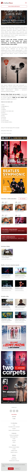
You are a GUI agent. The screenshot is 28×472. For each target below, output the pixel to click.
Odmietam (17, 468)
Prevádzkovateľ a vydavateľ (14, 426)
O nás (14, 425)
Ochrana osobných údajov (14, 447)
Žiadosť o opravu (14, 452)
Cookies (14, 448)
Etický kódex (14, 459)
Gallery (14, 442)
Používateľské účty (14, 437)
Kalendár (14, 416)
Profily (14, 418)
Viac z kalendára (23, 198)
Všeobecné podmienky (14, 435)
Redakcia (14, 457)
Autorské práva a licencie (14, 460)
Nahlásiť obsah (14, 450)
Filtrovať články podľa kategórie (14, 6)
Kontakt (14, 428)
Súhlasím (11, 468)
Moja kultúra (14, 414)
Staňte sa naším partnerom (14, 430)
